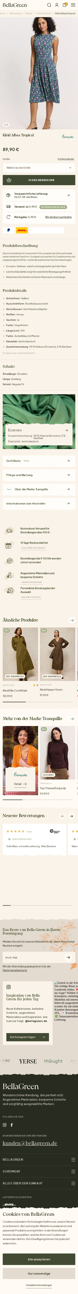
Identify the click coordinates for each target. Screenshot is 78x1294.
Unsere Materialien (32, 582)
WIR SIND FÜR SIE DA (31, 597)
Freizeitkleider (43, 13)
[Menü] (71, 4)
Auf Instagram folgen (22, 1037)
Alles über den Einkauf (33, 548)
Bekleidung (15, 13)
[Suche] (49, 5)
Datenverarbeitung (15, 970)
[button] (71, 816)
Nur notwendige (39, 1273)
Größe (6, 159)
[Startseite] (15, 5)
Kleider (28, 13)
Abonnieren (68, 957)
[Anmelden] (57, 5)
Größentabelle (66, 159)
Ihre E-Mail (11, 957)
